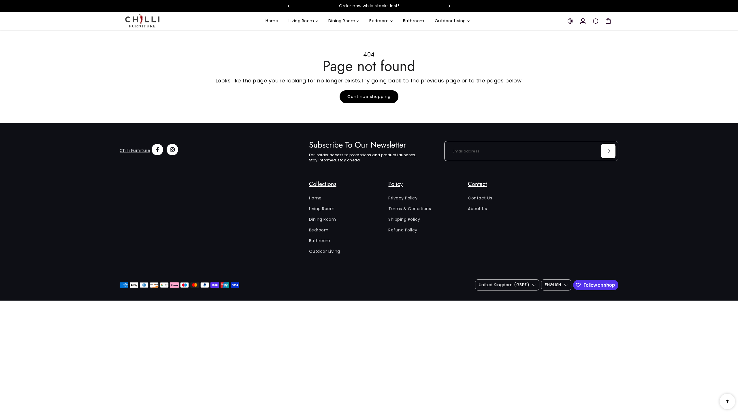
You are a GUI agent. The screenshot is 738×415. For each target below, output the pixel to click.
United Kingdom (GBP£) (504, 285)
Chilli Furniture (135, 150)
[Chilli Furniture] (160, 21)
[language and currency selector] (570, 21)
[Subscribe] (608, 151)
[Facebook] (157, 149)
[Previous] (288, 6)
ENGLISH (553, 285)
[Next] (449, 6)
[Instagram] (172, 149)
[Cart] (608, 21)
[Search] (595, 21)
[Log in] (583, 21)
